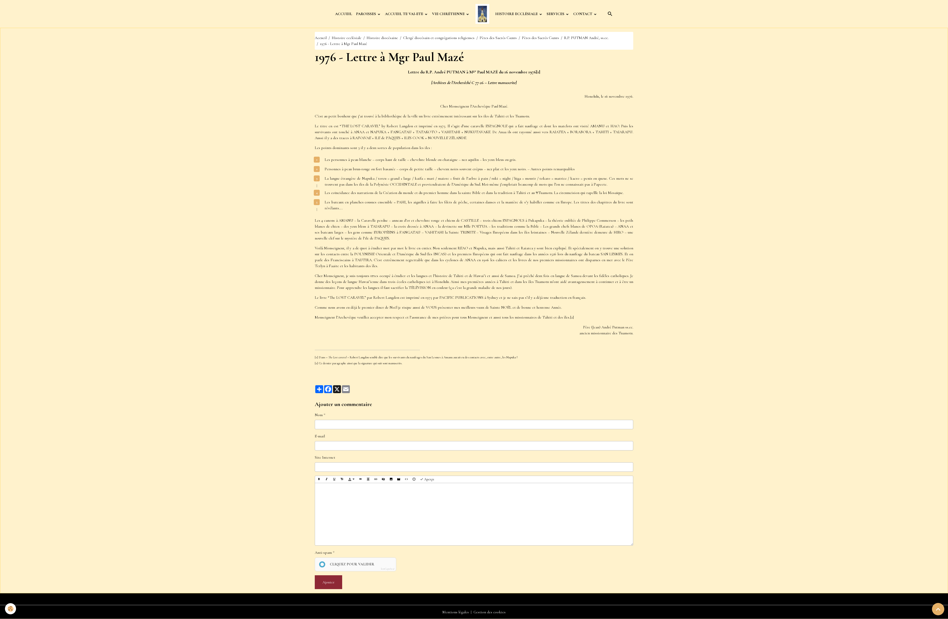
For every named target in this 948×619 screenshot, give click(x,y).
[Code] (406, 479)
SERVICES (556, 13)
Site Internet (325, 457)
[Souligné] (334, 479)
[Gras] (319, 479)
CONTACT (583, 13)
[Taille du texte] (342, 479)
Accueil (321, 37)
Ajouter (328, 582)
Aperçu (428, 479)
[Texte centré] (368, 479)
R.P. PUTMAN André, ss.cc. (586, 37)
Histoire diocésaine (382, 37)
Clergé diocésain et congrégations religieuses (438, 37)
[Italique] (327, 479)
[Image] (391, 479)
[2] (572, 317)
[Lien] (376, 479)
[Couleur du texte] (351, 479)
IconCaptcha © (388, 569)
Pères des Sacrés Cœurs (498, 37)
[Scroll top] (938, 609)
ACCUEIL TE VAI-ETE (404, 13)
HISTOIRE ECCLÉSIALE (517, 13)
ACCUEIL (343, 13)
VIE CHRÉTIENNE (449, 13)
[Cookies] (10, 608)
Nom (319, 414)
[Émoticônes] (414, 479)
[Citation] (360, 479)
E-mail (320, 436)
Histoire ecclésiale (346, 37)
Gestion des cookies (490, 612)
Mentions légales (455, 612)
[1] (538, 72)
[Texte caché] (383, 479)
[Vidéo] (399, 479)
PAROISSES (366, 13)
